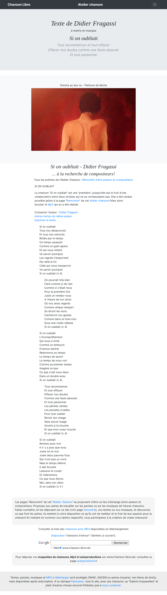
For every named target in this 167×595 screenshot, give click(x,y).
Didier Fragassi (68, 212)
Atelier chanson (99, 200)
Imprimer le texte (45, 220)
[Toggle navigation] (154, 4)
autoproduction (86, 560)
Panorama (77, 581)
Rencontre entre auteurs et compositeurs (107, 179)
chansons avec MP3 (77, 529)
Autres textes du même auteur (53, 216)
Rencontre (73, 200)
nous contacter (111, 585)
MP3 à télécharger (57, 577)
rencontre (90, 509)
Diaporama (58, 535)
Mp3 (50, 204)
